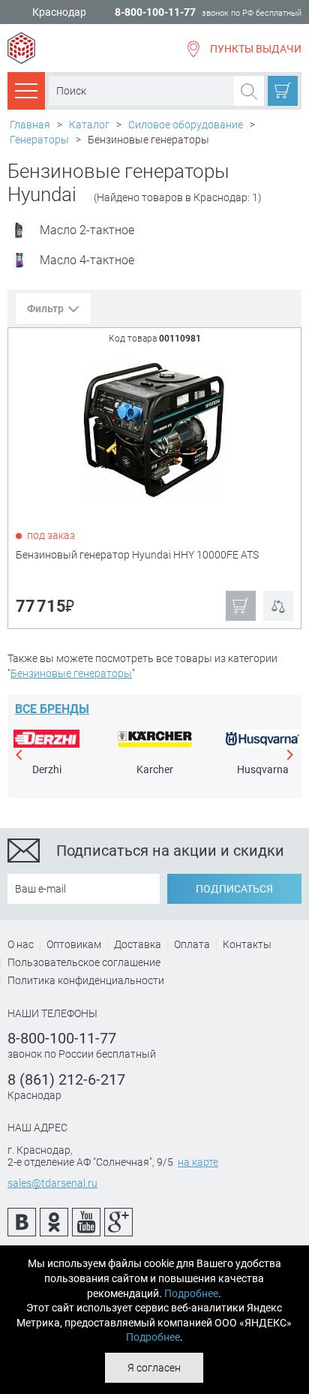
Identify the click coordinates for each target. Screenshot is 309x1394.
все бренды (52, 709)
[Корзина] (283, 91)
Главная (30, 125)
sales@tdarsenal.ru (53, 1183)
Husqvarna (263, 769)
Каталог (89, 125)
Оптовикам (73, 944)
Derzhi (47, 769)
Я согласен (154, 1368)
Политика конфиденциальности (86, 980)
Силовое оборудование (185, 125)
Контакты (247, 944)
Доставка (137, 944)
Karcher (154, 769)
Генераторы (39, 140)
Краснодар (59, 12)
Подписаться (234, 889)
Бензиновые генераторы (71, 673)
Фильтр (45, 309)
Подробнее (191, 1293)
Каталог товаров (26, 90)
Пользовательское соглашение (84, 962)
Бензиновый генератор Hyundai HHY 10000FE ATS (137, 555)
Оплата (192, 944)
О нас (21, 944)
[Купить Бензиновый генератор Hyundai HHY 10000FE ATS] (155, 429)
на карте (198, 1162)
